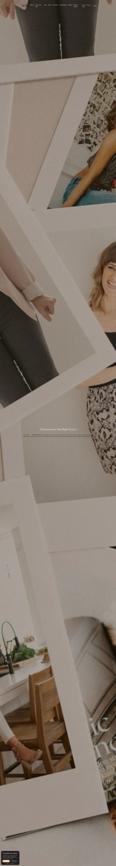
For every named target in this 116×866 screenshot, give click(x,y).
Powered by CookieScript (10, 863)
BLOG (45, 5)
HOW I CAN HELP (38, 5)
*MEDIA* (70, 5)
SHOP (49, 5)
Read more (11, 858)
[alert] (10, 858)
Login (94, 6)
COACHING (55, 5)
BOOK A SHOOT (76, 5)
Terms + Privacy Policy (86, 5)
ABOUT (32, 5)
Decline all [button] (14, 861)
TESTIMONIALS (63, 5)
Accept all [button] (6, 861)
